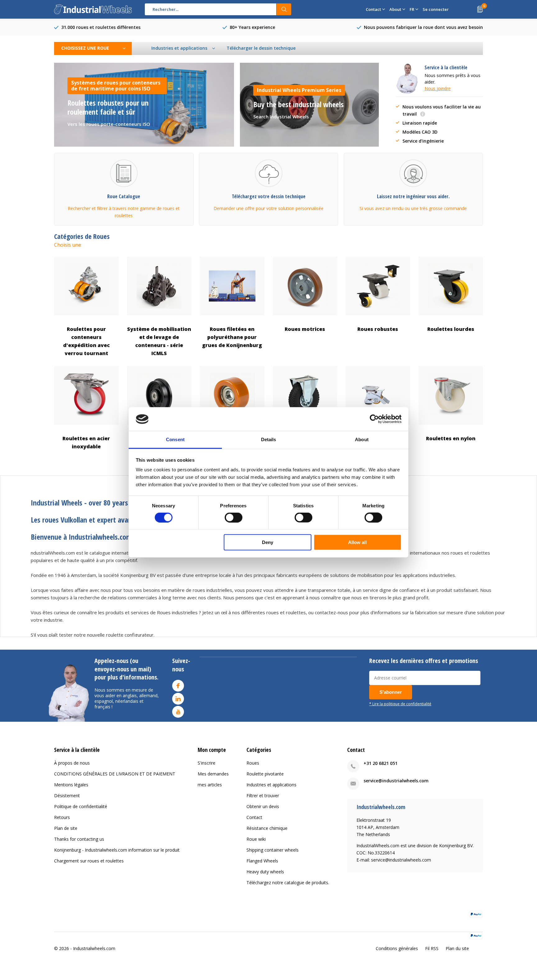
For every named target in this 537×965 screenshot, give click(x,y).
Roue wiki (256, 839)
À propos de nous (72, 763)
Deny (267, 542)
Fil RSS (431, 948)
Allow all (357, 542)
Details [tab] (268, 439)
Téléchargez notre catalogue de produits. (287, 882)
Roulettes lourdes (450, 329)
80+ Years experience (252, 27)
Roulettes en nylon (450, 438)
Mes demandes (213, 774)
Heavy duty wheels (265, 872)
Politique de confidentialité (80, 806)
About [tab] (362, 439)
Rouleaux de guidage (232, 438)
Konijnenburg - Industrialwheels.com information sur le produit (117, 850)
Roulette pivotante (265, 774)
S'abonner (390, 692)
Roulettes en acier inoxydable (86, 442)
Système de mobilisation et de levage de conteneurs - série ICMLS (159, 341)
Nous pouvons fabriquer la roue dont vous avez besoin (423, 27)
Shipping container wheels (272, 850)
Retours (62, 817)
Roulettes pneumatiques (305, 438)
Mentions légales (71, 785)
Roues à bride (159, 438)
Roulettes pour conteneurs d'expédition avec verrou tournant (86, 341)
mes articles (210, 785)
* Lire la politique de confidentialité (400, 703)
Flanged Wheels (262, 861)
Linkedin (178, 699)
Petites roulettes (378, 438)
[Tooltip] (422, 114)
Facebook (178, 686)
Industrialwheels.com (94, 948)
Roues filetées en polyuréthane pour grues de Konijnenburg (232, 337)
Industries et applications (271, 785)
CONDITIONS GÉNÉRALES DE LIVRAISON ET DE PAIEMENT (114, 774)
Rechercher (284, 9)
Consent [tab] (175, 439)
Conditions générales (397, 948)
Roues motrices (305, 329)
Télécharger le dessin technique (261, 48)
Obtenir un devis (262, 806)
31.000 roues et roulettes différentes (100, 27)
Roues (252, 763)
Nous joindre (438, 88)
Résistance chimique (266, 828)
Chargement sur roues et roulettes (89, 861)
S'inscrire (206, 763)
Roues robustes (377, 329)
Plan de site (65, 828)
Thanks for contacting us (79, 839)
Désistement (67, 795)
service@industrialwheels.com (396, 780)
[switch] (233, 517)
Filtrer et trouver (262, 795)
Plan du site (457, 948)
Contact (254, 817)
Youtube (178, 712)
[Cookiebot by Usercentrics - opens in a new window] (374, 419)
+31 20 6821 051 (380, 763)
